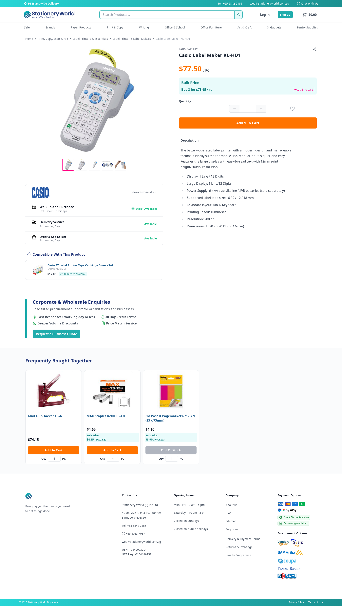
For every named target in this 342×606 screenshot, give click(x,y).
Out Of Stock (171, 450)
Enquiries (232, 529)
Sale (27, 27)
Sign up (285, 14)
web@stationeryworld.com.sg (269, 3)
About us (232, 505)
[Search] (238, 14)
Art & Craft (245, 27)
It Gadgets (274, 27)
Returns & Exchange (239, 547)
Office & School (175, 27)
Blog (229, 513)
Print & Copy (115, 27)
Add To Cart (54, 450)
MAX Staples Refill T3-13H (106, 416)
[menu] (309, 15)
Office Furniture (211, 27)
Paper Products (81, 27)
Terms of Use (315, 602)
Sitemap (231, 521)
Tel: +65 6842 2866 (230, 3)
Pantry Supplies (307, 27)
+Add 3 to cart (303, 89)
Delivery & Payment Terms (243, 539)
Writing (144, 27)
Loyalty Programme (238, 555)
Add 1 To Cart (247, 123)
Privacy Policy (296, 602)
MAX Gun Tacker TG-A (45, 416)
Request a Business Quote (56, 334)
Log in (265, 14)
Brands (50, 27)
